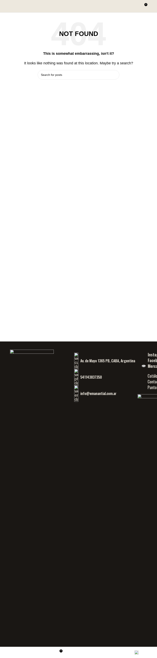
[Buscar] (136, 6)
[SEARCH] (114, 74)
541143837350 (91, 377)
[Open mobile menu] (152, 6)
